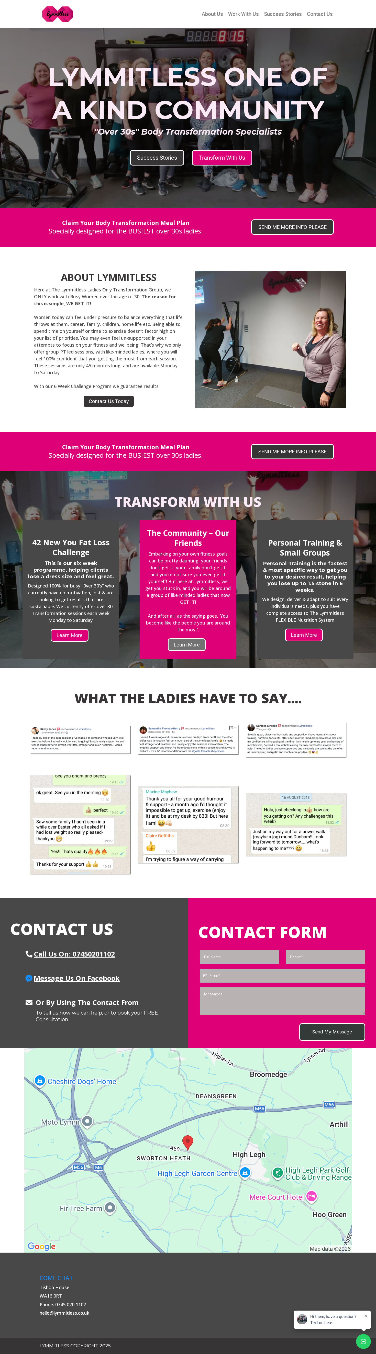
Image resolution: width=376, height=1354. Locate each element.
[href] (188, 1150)
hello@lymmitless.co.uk (64, 1313)
